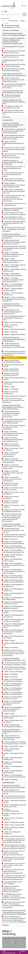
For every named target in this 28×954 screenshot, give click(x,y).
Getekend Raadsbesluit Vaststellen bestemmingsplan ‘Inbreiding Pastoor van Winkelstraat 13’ (13, 353)
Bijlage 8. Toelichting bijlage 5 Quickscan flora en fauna (12, 697)
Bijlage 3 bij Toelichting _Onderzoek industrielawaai (10, 370)
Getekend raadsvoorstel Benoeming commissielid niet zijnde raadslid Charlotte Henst (13, 79)
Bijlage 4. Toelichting (10, 332)
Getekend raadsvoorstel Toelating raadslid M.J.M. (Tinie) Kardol (13, 65)
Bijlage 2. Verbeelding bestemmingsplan (9, 325)
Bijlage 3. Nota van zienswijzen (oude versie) (12, 818)
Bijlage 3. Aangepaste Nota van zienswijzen (12, 814)
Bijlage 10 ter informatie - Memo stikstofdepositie (13, 493)
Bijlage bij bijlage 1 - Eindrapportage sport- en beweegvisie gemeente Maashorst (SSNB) (13, 185)
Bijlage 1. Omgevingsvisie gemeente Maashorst (14, 801)
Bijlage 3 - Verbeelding (11, 389)
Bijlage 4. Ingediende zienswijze (14, 822)
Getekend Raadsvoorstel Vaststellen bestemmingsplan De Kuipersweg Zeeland (12, 311)
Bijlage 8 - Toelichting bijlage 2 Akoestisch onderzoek (12, 289)
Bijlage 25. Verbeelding (11, 647)
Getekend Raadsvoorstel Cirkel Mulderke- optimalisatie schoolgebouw (14, 213)
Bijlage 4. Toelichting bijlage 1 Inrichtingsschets (12, 758)
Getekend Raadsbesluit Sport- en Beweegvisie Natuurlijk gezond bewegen (13, 174)
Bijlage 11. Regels (9, 713)
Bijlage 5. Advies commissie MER (14, 825)
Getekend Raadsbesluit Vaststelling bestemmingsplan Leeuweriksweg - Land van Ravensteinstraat (14, 421)
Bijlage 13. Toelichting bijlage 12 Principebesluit (13, 594)
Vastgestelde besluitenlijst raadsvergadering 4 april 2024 (11, 96)
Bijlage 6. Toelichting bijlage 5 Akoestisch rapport (12, 560)
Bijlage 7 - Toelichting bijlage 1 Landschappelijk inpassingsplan (12, 285)
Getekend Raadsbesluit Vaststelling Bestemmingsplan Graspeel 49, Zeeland (14, 742)
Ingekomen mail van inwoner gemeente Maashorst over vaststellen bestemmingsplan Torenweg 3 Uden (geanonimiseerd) (13, 652)
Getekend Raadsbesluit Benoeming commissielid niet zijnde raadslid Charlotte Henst (13, 85)
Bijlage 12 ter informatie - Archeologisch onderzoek (11, 501)
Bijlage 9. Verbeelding (10, 779)
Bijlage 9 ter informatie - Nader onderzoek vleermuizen (12, 488)
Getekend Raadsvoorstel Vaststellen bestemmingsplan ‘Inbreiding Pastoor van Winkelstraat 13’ (13, 346)
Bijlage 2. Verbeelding (10, 674)
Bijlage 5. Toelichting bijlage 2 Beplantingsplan (12, 763)
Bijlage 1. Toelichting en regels (13, 746)
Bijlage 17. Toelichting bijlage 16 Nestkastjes (12, 611)
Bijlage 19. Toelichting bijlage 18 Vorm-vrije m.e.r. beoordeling (13, 620)
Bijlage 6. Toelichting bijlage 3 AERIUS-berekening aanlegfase (12, 689)
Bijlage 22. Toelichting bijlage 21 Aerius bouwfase (13, 637)
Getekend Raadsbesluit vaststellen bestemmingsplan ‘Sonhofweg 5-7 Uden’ (14, 668)
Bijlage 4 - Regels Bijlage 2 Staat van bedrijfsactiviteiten (14, 270)
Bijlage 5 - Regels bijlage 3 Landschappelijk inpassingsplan (12, 274)
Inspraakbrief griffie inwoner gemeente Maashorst (12, 882)
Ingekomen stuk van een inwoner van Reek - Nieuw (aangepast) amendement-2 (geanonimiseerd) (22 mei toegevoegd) (13, 904)
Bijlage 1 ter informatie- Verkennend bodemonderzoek (11, 444)
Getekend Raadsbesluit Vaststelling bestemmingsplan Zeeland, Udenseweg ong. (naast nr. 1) (14, 248)
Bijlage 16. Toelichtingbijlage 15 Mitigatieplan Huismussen (12, 607)
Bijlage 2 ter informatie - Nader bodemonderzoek (12, 449)
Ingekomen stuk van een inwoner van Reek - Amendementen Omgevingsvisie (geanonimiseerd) (13, 852)
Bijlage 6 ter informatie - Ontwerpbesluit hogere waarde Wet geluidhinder (12, 472)
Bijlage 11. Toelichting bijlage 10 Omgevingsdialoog (13, 585)
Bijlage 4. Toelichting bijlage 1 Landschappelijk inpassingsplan (12, 680)
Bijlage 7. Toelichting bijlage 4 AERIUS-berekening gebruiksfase (12, 693)
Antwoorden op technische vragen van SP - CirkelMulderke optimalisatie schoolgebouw (13, 229)
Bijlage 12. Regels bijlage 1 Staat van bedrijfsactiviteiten (14, 717)
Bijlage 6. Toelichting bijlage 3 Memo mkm (12, 767)
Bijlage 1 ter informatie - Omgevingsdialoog (10, 392)
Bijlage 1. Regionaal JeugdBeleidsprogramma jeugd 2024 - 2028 (13, 143)
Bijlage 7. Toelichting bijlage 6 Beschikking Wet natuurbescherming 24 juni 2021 (13, 565)
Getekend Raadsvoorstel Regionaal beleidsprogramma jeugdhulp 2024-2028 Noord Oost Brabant (13, 131)
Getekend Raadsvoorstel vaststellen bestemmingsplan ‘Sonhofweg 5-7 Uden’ (14, 663)
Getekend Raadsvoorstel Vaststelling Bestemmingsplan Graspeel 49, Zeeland (11, 737)
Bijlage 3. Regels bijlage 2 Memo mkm (13, 754)
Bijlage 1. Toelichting (10, 539)
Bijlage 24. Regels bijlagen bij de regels (13, 644)
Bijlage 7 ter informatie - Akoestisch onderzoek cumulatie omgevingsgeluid (12, 479)
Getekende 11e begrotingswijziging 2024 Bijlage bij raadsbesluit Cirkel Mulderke (13, 223)
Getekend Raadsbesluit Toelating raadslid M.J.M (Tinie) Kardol (13, 69)
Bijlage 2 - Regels (9, 386)
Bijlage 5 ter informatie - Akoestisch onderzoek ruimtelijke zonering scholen (12, 466)
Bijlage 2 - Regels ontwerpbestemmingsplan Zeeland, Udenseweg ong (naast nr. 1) (12, 260)
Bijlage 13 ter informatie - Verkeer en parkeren (13, 506)
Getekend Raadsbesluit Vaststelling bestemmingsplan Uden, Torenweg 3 (14, 535)
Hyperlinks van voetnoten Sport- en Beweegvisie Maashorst (14, 204)
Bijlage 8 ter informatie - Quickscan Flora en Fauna (10, 484)
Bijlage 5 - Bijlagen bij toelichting (14, 334)
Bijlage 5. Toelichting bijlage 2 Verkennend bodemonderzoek (12, 684)
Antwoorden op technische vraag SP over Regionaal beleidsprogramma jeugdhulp (13, 149)
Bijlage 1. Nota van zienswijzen (13, 322)
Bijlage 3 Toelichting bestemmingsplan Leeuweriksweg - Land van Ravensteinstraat (13, 439)
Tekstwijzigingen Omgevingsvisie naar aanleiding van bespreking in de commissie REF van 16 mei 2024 (13, 840)
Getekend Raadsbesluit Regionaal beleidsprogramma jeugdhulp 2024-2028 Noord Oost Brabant (13, 137)
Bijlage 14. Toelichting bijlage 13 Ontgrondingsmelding (13, 598)
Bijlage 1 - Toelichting (11, 357)
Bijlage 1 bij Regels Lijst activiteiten (15, 396)
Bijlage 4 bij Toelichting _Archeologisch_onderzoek (10, 374)
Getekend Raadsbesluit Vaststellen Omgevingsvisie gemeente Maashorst (13, 797)
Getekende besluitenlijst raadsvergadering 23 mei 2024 (11, 26)
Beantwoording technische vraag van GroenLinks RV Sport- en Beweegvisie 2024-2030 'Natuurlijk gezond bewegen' (13, 198)
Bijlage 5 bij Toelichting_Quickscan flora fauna (14, 378)
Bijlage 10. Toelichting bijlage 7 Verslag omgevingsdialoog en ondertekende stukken (12, 709)
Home (3, 20)
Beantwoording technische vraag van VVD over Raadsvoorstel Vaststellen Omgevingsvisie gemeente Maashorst (14, 846)
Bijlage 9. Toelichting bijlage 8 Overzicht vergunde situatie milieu (12, 576)
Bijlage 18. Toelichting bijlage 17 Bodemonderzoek (13, 616)
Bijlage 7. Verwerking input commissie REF (11, 832)
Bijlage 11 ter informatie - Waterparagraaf (11, 497)
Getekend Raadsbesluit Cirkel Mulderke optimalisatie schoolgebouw (13, 218)
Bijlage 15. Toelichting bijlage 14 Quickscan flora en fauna (13, 603)
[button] (24, 14)
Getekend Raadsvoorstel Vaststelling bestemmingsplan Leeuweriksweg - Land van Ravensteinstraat (11, 414)
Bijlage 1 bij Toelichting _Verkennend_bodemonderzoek (11, 361)
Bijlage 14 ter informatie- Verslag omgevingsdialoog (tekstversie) (13, 510)
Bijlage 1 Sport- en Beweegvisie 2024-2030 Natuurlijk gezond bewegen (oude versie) (13, 191)
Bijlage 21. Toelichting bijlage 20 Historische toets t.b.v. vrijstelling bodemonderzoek (13, 631)
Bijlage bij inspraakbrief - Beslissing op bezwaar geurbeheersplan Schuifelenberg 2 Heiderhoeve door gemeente (12, 888)
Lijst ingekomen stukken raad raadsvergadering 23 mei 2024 (12, 107)
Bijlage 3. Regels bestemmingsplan (14, 329)
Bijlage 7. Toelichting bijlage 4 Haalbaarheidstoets (12, 771)
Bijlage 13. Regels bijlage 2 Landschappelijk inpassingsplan (12, 725)
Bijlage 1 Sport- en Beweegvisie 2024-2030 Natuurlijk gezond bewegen (13, 179)
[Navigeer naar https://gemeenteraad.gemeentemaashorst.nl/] (8, 5)
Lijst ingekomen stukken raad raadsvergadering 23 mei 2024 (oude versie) (13, 112)
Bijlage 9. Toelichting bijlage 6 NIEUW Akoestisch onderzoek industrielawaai (12, 702)
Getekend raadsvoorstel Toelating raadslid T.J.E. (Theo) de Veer (13, 51)
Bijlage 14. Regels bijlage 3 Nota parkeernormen (12, 721)
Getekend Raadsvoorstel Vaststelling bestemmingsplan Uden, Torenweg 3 (13, 530)
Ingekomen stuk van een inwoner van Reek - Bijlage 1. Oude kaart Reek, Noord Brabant (13, 859)
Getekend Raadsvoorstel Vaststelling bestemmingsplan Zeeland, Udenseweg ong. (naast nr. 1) (14, 242)
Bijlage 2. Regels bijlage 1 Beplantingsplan (10, 749)
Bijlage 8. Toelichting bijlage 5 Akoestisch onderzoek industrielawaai (13, 776)
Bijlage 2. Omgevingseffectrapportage (10, 810)
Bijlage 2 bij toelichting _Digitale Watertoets (13, 365)
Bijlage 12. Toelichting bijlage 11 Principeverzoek (12, 589)
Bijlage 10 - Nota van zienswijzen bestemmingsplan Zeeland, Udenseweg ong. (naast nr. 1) (14, 299)
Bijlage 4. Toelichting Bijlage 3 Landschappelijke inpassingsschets (13, 551)
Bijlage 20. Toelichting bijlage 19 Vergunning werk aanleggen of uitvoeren (13, 625)
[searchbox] (11, 14)
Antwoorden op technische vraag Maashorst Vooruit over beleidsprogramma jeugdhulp (13, 155)
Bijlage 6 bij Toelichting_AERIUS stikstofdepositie (13, 383)
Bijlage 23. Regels (9, 640)
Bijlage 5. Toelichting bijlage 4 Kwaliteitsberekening (12, 555)
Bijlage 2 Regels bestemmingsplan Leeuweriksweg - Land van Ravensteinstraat (13, 427)
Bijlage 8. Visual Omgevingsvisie (14, 836)
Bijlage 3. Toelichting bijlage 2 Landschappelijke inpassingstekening (13, 547)
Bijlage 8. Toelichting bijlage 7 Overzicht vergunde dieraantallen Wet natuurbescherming (13, 571)
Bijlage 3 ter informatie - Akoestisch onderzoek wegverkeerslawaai (10, 454)
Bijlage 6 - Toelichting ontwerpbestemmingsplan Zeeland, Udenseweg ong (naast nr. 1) (12, 279)
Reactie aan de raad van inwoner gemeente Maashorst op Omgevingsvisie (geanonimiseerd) (13, 871)
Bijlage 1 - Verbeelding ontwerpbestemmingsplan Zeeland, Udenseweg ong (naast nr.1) (12, 254)
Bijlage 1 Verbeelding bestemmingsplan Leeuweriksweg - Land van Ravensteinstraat (13, 433)
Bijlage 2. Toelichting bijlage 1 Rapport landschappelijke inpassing (13, 542)
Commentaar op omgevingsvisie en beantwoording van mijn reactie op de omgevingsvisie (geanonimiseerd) (14, 877)
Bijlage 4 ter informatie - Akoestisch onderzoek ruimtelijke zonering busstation (12, 460)
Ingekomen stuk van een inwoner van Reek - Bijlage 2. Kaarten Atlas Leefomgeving (13, 865)
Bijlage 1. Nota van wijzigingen (13, 671)
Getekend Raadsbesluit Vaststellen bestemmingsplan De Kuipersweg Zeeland (13, 317)
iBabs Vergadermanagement (8, 952)
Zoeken (3, 11)
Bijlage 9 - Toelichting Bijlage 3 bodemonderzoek (12, 293)
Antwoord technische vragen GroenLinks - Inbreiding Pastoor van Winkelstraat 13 (13, 400)
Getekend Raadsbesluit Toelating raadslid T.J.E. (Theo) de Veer (13, 56)
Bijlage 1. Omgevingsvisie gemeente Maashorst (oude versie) (14, 805)
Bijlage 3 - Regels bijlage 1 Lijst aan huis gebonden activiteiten (13, 265)
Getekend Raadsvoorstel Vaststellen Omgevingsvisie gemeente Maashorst (13, 791)
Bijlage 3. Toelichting (10, 676)
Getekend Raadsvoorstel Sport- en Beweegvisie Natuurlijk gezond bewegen (13, 168)
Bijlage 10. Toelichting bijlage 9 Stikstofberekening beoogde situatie (13, 581)
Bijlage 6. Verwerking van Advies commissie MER (13, 828)
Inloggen (22, 951)
